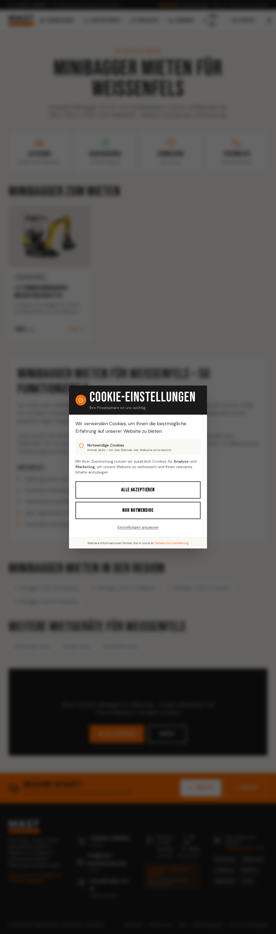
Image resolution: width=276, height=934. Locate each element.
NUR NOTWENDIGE (138, 510)
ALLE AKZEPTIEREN (138, 490)
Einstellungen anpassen (138, 527)
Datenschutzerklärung (172, 543)
